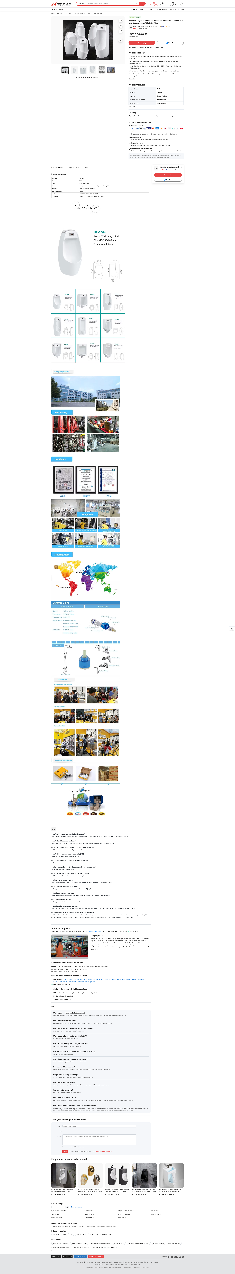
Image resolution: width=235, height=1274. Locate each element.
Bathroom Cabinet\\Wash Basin (126, 979)
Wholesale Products (117, 1262)
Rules (182, 9)
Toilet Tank (56, 1234)
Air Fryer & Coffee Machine (125, 1211)
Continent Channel (138, 1262)
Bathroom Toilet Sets (174, 1243)
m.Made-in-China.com (121, 1264)
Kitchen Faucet (92, 979)
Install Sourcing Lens (97, 1256)
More (53, 1251)
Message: (59, 1136)
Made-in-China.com (109, 1264)
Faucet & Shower (89, 1214)
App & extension (161, 9)
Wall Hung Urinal (81, 1234)
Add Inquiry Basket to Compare (88, 77)
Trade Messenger (80, 1256)
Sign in (182, 5)
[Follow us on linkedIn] (183, 1256)
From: (60, 1126)
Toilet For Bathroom (158, 1243)
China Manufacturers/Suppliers (103, 1262)
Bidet (64, 1234)
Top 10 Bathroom (98, 1247)
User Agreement (127, 1267)
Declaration (137, 1267)
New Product (88, 1211)
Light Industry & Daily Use (58, 1211)
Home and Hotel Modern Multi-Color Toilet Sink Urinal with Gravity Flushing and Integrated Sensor (117, 1191)
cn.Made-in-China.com (134, 1264)
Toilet (71, 1234)
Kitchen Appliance (89, 982)
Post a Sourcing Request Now (102, 1151)
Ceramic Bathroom (119, 1243)
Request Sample (159, 47)
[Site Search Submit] (142, 4)
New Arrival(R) (122, 1217)
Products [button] (81, 4)
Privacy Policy (145, 1267)
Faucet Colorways (56, 1217)
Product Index (148, 1262)
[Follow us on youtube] (177, 1256)
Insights (156, 1262)
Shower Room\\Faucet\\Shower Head (75, 979)
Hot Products (80, 1262)
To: (61, 1131)
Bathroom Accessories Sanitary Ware (138, 1243)
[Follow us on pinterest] (180, 1256)
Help (151, 9)
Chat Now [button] (171, 43)
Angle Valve (140, 979)
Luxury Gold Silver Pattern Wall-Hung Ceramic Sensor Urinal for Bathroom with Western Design (90, 1191)
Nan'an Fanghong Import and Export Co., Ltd (145, 26)
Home (53, 13)
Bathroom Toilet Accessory (81, 1247)
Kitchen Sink (72, 982)
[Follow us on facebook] (169, 1256)
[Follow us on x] (172, 1256)
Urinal (88, 13)
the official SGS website (95, 931)
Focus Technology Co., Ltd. (104, 1267)
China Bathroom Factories (60, 1243)
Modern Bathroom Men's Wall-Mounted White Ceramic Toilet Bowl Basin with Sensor (170, 1191)
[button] (137, 3)
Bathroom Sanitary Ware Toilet (61, 1247)
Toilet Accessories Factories (79, 1243)
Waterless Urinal (97, 13)
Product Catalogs (77, 1207)
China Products (89, 1262)
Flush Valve (80, 982)
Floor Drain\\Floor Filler (60, 982)
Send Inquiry (142, 43)
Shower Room (88, 1217)
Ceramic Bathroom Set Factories (100, 1243)
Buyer (141, 9)
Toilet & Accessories (79, 13)
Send (65, 1151)
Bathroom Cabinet (156, 1214)
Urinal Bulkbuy (111, 1247)
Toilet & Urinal (55, 1214)
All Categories (58, 9)
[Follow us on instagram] (175, 1256)
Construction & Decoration (64, 13)
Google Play (67, 1256)
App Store (56, 1256)
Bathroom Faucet (102, 979)
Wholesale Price (128, 1262)
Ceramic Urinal (94, 1234)
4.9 (162, 169)
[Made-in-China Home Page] (61, 4)
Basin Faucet (112, 979)
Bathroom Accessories (124, 1214)
